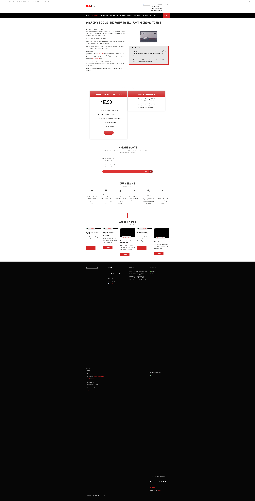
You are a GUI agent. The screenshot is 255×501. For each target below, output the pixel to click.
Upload (50, 1)
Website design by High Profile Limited (95, 495)
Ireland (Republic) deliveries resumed (142, 233)
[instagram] (252, 1)
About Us (4, 1)
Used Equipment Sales (37, 1)
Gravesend (95, 376)
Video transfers (95, 15)
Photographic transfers (126, 15)
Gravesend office (100, 53)
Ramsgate (102, 55)
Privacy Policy (88, 390)
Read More (91, 247)
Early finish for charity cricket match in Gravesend (109, 233)
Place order (108, 132)
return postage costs (96, 58)
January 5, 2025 (143, 228)
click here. (160, 490)
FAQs (45, 1)
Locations (18, 1)
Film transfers (104, 15)
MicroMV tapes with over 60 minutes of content (109, 166)
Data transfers (137, 15)
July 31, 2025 (91, 228)
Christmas (157, 241)
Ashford (92, 55)
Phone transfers (147, 15)
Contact (155, 15)
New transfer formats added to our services (92, 233)
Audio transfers (114, 15)
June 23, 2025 (108, 228)
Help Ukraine (152, 487)
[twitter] (249, 1)
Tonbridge (89, 55)
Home (87, 15)
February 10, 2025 (126, 237)
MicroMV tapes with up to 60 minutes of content (108, 159)
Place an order (166, 15)
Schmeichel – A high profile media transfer (127, 241)
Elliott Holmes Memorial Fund (155, 485)
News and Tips (11, 1)
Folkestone (97, 55)
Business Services (27, 1)
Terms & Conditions (95, 390)
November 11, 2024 (160, 237)
